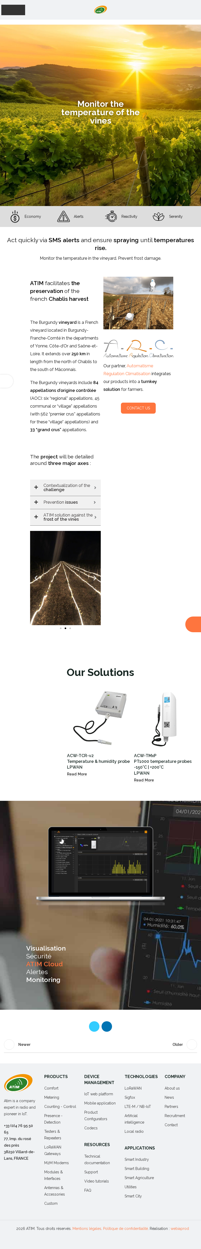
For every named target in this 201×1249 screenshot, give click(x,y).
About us (172, 1088)
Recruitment (175, 1116)
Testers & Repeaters (52, 1134)
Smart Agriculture (139, 1178)
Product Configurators (95, 1115)
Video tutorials (96, 1181)
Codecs (91, 1128)
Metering (51, 1097)
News (169, 1097)
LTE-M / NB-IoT (138, 1106)
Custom (51, 1203)
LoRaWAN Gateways (52, 1150)
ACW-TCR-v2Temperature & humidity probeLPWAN (98, 761)
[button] (36, 578)
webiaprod (180, 1228)
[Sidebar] (6, 381)
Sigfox (130, 1097)
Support (91, 1172)
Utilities (131, 1187)
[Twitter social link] (94, 1026)
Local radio (134, 1131)
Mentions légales (86, 1228)
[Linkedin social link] (107, 1026)
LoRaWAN (133, 1088)
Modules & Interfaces (53, 1175)
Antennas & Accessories (54, 1191)
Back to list (100, 1044)
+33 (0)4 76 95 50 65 (18, 1129)
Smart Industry (137, 1159)
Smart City (133, 1196)
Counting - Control (60, 1106)
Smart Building (137, 1169)
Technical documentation (97, 1159)
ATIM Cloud (44, 964)
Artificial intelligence (134, 1119)
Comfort (51, 1088)
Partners (171, 1106)
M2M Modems (56, 1163)
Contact (171, 1125)
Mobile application (100, 1103)
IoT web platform (98, 1094)
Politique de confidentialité (125, 1228)
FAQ (87, 1190)
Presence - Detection (53, 1119)
